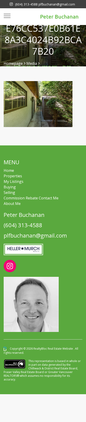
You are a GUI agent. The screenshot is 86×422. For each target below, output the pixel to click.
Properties (13, 175)
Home (9, 170)
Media (31, 63)
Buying (10, 187)
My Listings (13, 181)
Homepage (13, 63)
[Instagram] (11, 4)
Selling (9, 192)
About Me (12, 203)
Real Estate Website (61, 349)
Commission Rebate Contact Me (31, 198)
